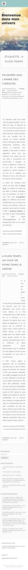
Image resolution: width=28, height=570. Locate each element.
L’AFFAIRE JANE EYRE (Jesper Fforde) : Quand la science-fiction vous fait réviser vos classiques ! (13, 500)
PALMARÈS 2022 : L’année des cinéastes (12, 79)
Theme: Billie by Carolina (14, 566)
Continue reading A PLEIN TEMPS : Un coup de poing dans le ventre (14, 427)
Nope (12, 98)
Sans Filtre (19, 98)
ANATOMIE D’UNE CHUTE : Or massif (11, 475)
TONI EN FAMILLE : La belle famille (11, 472)
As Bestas (19, 92)
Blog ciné (13, 242)
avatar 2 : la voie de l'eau (11, 94)
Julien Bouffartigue (9, 88)
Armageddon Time (9, 92)
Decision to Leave (9, 96)
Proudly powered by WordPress (14, 565)
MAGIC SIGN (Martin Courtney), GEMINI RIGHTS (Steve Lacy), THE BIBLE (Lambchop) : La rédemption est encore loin (13, 480)
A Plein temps (12, 90)
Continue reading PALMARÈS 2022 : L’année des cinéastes (12, 232)
